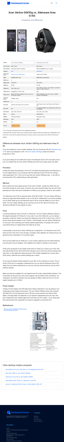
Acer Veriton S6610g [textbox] (17, 62)
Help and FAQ (10, 439)
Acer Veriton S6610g (34, 152)
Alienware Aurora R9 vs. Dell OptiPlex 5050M (19, 377)
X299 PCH (39, 71)
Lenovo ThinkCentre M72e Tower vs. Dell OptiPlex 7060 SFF (24, 384)
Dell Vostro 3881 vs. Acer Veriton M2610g (18, 373)
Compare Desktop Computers (14, 441)
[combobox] (23, 62)
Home (7, 428)
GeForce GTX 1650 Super (18, 74)
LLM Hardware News (11, 437)
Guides (8, 431)
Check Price (15, 125)
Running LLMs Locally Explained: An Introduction (15, 435)
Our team (36, 418)
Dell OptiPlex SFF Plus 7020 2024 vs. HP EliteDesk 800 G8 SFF (24, 369)
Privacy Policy (37, 419)
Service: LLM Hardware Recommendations (17, 430)
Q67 (12, 71)
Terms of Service (38, 421)
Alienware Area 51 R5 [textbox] (42, 62)
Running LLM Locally (11, 433)
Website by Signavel (21, 417)
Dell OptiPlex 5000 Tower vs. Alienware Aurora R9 (21, 380)
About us (36, 416)
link (12, 121)
